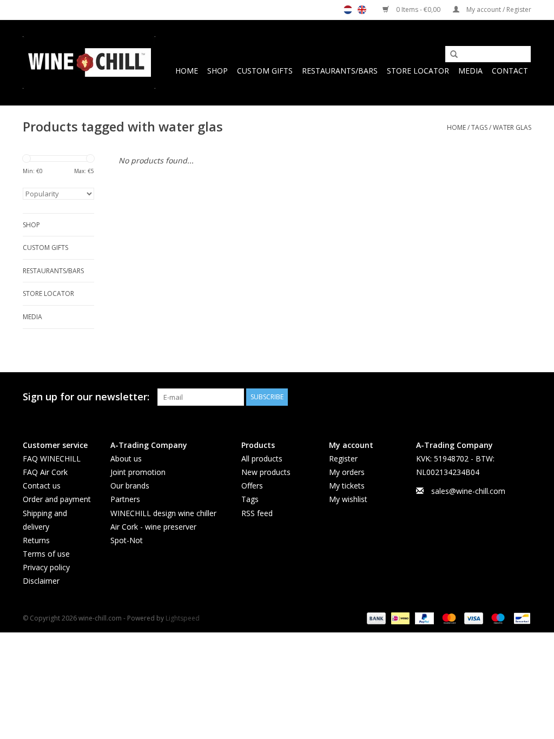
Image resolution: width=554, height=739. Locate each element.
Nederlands (348, 9)
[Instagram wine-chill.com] (522, 397)
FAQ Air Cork (45, 472)
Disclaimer (41, 581)
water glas (512, 127)
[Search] (450, 54)
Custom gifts (265, 70)
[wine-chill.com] (89, 62)
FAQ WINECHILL (52, 458)
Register (343, 458)
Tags (479, 127)
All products (261, 458)
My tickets (347, 485)
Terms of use (46, 554)
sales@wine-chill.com (468, 491)
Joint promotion (138, 472)
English (362, 9)
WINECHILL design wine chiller (163, 513)
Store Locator (418, 70)
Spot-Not (126, 540)
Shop (217, 70)
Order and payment (57, 499)
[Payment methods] (375, 617)
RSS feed (257, 513)
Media (470, 70)
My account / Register (498, 9)
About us (126, 458)
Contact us (42, 485)
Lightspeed (183, 618)
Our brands (129, 485)
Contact (510, 70)
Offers (252, 485)
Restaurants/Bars (340, 70)
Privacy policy (46, 567)
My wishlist (348, 499)
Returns (36, 540)
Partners (125, 499)
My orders (347, 472)
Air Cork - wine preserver (153, 527)
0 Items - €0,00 (418, 9)
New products (266, 472)
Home (186, 70)
